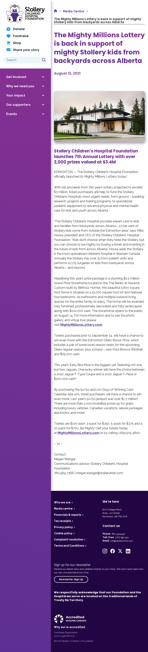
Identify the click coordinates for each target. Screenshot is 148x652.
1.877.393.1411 (122, 537)
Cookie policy (63, 533)
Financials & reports (67, 514)
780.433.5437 (118, 534)
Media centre (63, 508)
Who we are (62, 502)
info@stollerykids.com (121, 540)
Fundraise (21, 36)
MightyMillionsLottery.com (81, 325)
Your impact (15, 95)
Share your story (26, 50)
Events (11, 114)
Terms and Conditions (69, 545)
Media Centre (73, 11)
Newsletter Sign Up (71, 579)
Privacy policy (63, 527)
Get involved (16, 77)
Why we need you (20, 86)
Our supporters (18, 105)
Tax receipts (62, 520)
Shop (17, 43)
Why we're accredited (69, 627)
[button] (105, 551)
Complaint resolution (68, 539)
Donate (19, 29)
